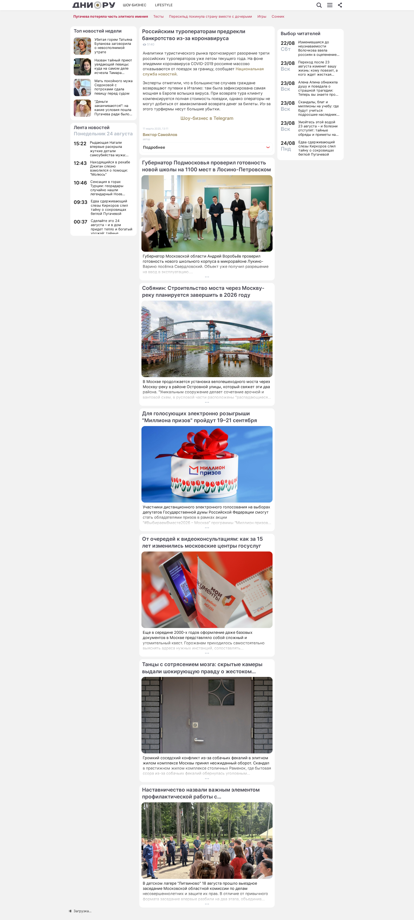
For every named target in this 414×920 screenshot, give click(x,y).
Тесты (158, 16)
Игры (261, 16)
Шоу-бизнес (134, 5)
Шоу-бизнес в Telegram (207, 118)
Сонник (278, 16)
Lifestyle (164, 5)
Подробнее (154, 147)
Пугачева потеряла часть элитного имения (110, 16)
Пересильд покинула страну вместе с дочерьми (210, 16)
